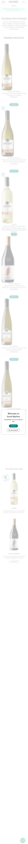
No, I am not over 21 (13, 430)
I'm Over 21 (13, 426)
